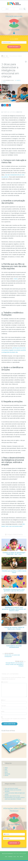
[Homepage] (14, 3)
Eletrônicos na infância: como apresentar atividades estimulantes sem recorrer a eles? (14, 609)
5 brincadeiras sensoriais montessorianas (14, 646)
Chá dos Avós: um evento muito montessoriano (12, 655)
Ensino (6, 770)
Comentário (5, 682)
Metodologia (7, 774)
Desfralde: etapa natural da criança (12, 796)
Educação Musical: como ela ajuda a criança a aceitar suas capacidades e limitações (14, 664)
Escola (6, 772)
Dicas (4, 81)
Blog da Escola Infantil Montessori (7, 853)
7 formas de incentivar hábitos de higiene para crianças (14, 628)
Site (3, 711)
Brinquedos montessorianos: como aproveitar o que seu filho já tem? (14, 590)
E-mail (4, 705)
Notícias (6, 775)
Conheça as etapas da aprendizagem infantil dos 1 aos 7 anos (14, 553)
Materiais (21, 856)
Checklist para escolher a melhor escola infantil (14, 571)
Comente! (18, 80)
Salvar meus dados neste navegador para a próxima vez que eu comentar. (13, 719)
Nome (4, 700)
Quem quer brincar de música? (11, 788)
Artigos (6, 767)
